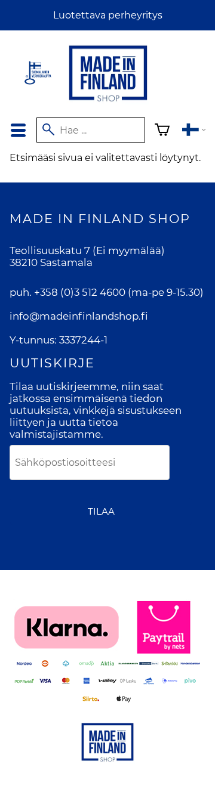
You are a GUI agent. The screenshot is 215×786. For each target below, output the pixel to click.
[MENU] (18, 130)
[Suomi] (193, 131)
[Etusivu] (108, 102)
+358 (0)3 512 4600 (79, 292)
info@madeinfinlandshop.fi (79, 316)
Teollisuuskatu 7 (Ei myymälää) (87, 250)
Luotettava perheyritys (107, 15)
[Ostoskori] (162, 131)
